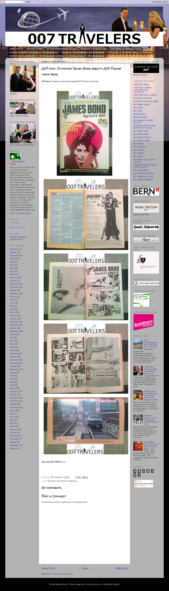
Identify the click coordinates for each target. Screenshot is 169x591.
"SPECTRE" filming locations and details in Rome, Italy (151, 370)
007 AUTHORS (139, 147)
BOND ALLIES (139, 114)
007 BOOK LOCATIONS (18, 52)
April (12, 271)
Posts (139, 481)
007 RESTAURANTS (50, 52)
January (13, 281)
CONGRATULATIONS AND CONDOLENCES (144, 166)
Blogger (116, 584)
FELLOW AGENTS (141, 170)
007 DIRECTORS (140, 131)
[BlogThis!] (79, 477)
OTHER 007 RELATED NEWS (145, 101)
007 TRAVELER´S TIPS (143, 177)
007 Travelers (18, 161)
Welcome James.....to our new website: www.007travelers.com (151, 420)
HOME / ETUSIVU (16, 49)
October (13, 252)
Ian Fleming (62, 481)
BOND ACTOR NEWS (142, 98)
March (12, 274)
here (63, 462)
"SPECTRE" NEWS (141, 85)
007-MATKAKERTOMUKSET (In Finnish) (62, 49)
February (14, 278)
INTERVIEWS (147, 52)
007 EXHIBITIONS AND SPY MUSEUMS (89, 52)
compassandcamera (93, 584)
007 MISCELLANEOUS (143, 180)
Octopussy (55, 81)
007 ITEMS (138, 156)
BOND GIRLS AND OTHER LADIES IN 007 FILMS (144, 127)
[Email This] (76, 477)
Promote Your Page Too (17, 227)
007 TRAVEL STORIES (35, 49)
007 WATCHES (113, 52)
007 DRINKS (138, 150)
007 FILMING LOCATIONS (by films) (94, 49)
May (11, 268)
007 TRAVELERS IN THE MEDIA (51, 56)
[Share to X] (81, 477)
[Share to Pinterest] (86, 477)
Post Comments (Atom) (63, 574)
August (13, 259)
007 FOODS (138, 153)
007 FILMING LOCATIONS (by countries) (126, 49)
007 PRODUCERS (141, 134)
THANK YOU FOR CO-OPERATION (23, 56)
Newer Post (48, 568)
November (14, 249)
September (14, 255)
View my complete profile (20, 213)
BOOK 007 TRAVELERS (96, 56)
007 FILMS (138, 108)
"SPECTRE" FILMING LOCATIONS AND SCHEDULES (142, 90)
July (11, 262)
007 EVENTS (66, 52)
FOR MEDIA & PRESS (75, 56)
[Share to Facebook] (84, 477)
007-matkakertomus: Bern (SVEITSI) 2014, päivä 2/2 (151, 343)
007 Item (52, 481)
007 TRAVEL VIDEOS (130, 52)
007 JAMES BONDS (141, 105)
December (14, 284)
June (12, 265)
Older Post (121, 568)
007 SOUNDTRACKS (142, 137)
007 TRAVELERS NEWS (143, 173)
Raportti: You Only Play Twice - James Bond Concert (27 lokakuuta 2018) (151, 395)
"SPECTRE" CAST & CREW (144, 95)
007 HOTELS (35, 52)
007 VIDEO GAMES (141, 141)
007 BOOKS (138, 144)
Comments (141, 486)
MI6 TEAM (137, 111)
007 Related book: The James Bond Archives (151, 444)
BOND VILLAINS (140, 117)
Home (85, 568)
